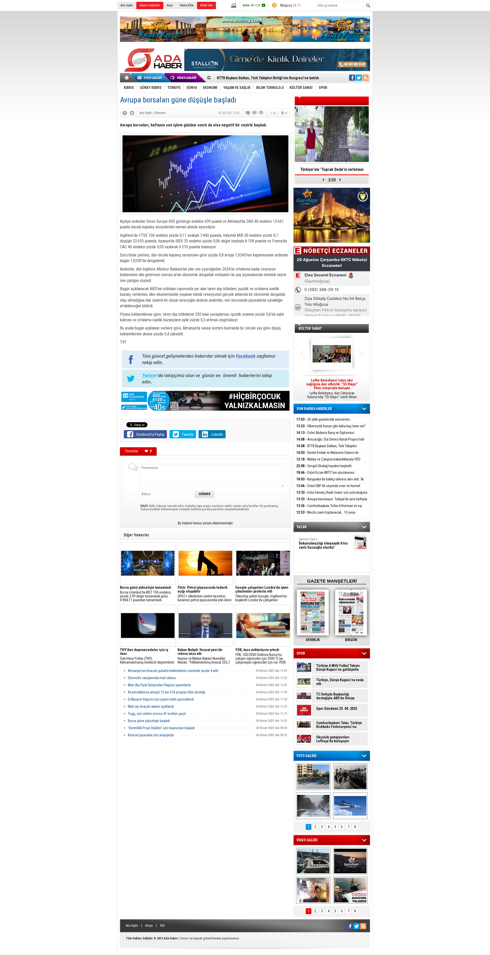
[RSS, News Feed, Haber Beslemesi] (365, 78)
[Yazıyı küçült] (273, 113)
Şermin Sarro (323, 543)
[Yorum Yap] (248, 113)
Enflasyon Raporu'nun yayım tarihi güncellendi (161, 699)
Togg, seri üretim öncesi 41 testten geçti (157, 714)
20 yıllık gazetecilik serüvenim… (324, 419)
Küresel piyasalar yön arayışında (151, 735)
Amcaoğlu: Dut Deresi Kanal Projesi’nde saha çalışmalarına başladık (330, 442)
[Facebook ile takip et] (352, 78)
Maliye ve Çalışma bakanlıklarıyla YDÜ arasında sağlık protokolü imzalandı (328, 462)
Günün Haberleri (150, 5)
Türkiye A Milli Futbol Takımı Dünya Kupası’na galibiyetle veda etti (338, 667)
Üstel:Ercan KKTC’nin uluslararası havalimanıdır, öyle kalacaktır (325, 475)
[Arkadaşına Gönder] (254, 113)
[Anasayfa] (127, 77)
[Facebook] (124, 113)
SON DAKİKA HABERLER (314, 409)
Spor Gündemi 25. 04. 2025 (336, 709)
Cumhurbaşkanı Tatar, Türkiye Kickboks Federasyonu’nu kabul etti (339, 725)
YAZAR (302, 527)
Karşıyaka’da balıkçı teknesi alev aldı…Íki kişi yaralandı (330, 482)
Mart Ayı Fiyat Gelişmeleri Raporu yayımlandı (159, 685)
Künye (149, 925)
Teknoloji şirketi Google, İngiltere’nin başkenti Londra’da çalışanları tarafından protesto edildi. (261, 594)
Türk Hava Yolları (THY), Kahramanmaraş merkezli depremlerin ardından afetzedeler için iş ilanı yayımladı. (147, 656)
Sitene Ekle (186, 5)
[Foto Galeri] (150, 77)
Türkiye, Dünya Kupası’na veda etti (340, 682)
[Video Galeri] (183, 77)
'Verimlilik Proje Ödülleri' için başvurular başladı (161, 728)
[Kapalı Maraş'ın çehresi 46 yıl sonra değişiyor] (313, 776)
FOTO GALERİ (306, 756)
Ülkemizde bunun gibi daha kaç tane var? (330, 426)
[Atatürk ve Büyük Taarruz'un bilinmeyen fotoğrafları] (350, 776)
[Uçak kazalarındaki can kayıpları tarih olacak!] (350, 806)
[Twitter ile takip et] (359, 78)
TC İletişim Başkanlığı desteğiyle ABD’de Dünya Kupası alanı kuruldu (335, 696)
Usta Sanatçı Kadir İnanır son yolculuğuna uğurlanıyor (331, 495)
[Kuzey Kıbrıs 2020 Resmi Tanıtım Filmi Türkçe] (350, 861)
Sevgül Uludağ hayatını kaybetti (324, 466)
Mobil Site (206, 5)
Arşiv (170, 5)
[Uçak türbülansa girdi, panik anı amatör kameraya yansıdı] (313, 890)
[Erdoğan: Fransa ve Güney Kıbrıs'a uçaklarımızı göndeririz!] (350, 890)
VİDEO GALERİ (307, 840)
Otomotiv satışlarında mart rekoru (152, 678)
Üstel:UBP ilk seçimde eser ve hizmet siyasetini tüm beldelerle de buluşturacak (328, 489)
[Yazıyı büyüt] (284, 113)
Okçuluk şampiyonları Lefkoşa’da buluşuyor (332, 739)
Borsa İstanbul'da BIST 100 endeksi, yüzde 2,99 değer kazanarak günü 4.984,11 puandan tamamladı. (145, 594)
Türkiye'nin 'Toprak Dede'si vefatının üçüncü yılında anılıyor (331, 171)
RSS (162, 925)
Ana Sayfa (127, 5)
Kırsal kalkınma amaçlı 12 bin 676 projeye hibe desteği (166, 692)
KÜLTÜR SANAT (310, 328)
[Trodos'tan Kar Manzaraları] (313, 806)
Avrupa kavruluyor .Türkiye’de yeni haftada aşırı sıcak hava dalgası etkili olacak (331, 502)
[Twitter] (132, 113)
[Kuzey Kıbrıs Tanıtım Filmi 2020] (313, 861)
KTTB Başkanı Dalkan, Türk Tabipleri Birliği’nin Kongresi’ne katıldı (326, 449)
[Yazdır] (261, 113)
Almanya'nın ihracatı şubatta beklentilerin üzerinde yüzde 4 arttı (173, 671)
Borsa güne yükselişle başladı (149, 721)
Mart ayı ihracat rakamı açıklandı (151, 706)
